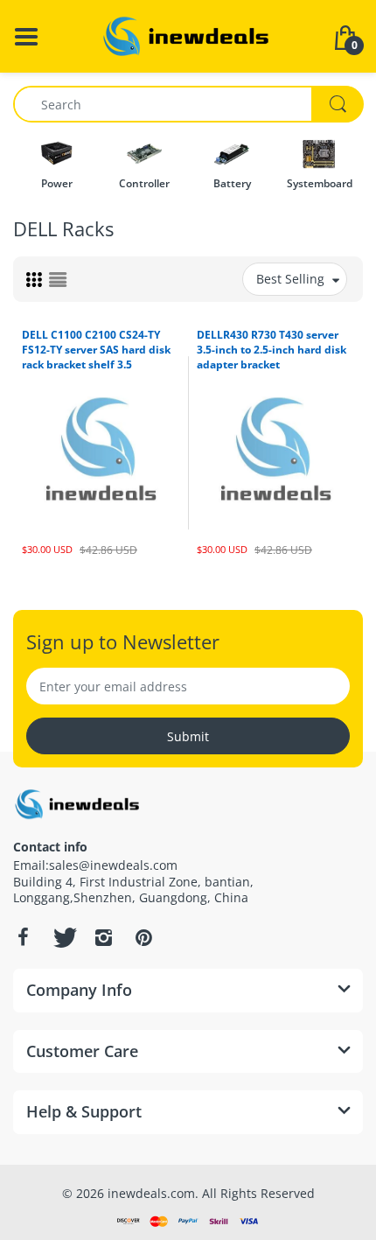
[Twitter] (63, 937)
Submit (188, 736)
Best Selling (290, 278)
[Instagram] (103, 937)
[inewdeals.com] (188, 34)
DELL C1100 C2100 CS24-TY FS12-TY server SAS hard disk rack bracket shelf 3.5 (96, 349)
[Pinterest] (143, 937)
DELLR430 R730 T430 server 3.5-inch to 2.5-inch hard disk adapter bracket (271, 349)
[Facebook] (22, 937)
